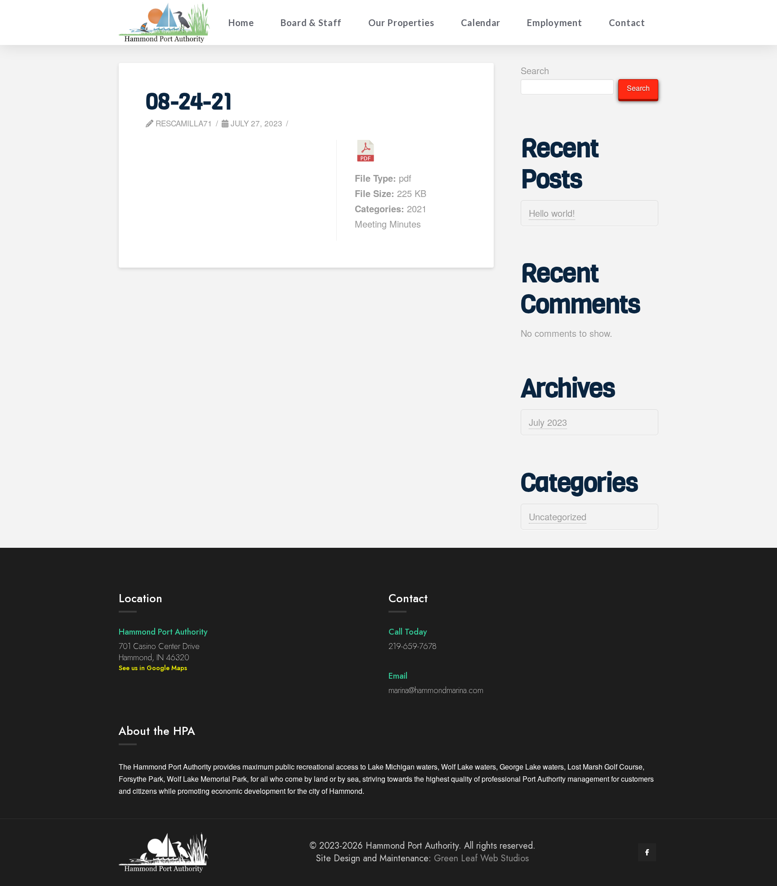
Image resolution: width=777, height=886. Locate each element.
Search (535, 70)
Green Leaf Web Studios (481, 858)
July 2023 (548, 422)
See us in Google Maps (153, 667)
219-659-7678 (412, 646)
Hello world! (552, 212)
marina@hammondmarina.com (435, 690)
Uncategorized (557, 516)
